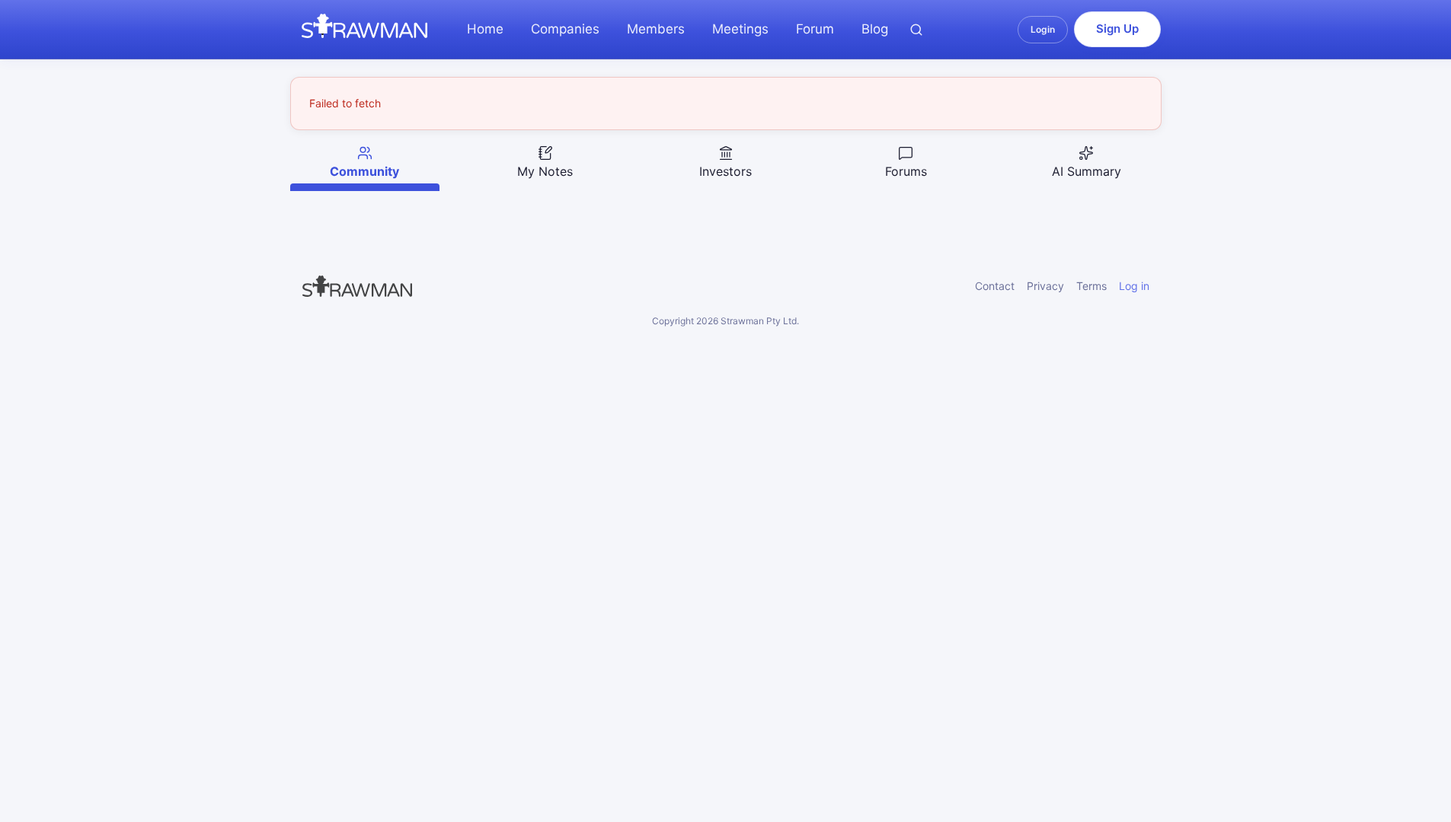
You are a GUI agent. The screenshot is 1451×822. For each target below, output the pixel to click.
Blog (874, 29)
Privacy (1045, 285)
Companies (565, 29)
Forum (815, 29)
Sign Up (1117, 28)
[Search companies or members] (916, 30)
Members (656, 29)
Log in (1134, 285)
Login (1043, 29)
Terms (1091, 285)
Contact (995, 285)
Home (485, 29)
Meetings (740, 29)
